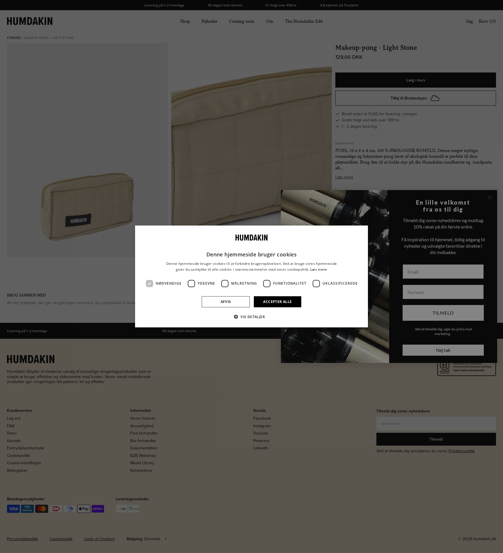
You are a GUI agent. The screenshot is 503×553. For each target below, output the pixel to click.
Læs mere (318, 269)
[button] (251, 316)
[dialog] (251, 276)
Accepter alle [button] (277, 301)
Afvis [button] (226, 301)
